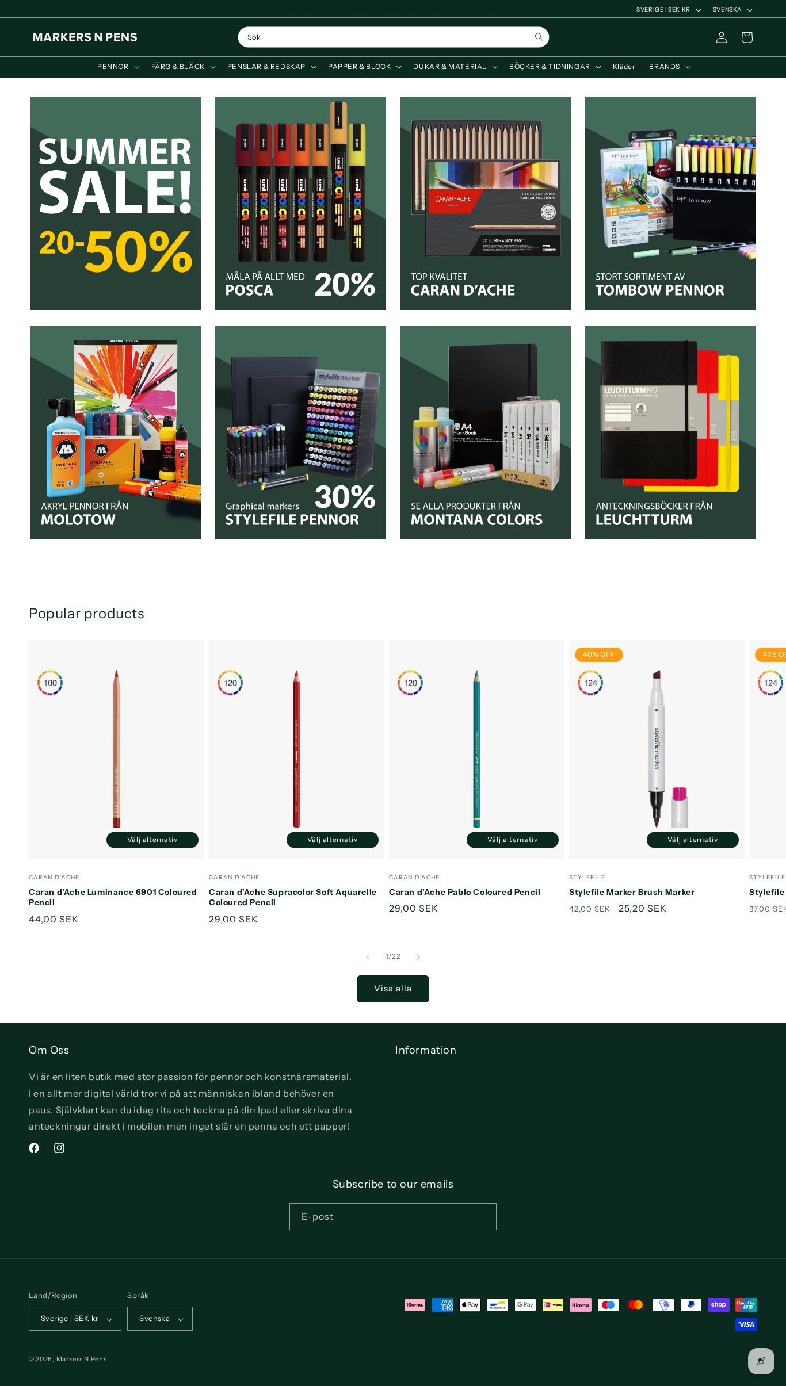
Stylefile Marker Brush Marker (632, 892)
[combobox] (393, 37)
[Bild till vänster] (367, 957)
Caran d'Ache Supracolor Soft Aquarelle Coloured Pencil (293, 897)
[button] (117, 66)
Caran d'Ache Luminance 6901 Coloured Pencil (113, 897)
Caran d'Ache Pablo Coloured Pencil (464, 892)
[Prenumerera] (483, 1216)
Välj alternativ (152, 839)
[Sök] (539, 37)
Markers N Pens (81, 1360)
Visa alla (393, 988)
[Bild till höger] (418, 957)
